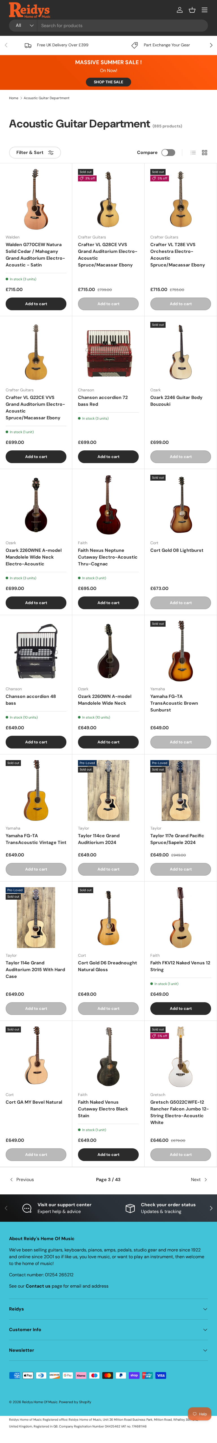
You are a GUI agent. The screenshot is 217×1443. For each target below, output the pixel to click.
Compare (147, 152)
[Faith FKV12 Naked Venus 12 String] (180, 917)
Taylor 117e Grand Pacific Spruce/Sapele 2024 (177, 839)
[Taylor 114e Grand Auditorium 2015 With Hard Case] (36, 917)
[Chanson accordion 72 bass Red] (108, 352)
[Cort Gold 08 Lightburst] (180, 505)
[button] (192, 10)
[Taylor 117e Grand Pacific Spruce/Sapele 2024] (180, 790)
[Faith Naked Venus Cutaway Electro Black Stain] (108, 1057)
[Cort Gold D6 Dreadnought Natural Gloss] (108, 917)
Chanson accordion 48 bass (31, 699)
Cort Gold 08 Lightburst (176, 550)
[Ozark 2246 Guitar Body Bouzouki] (180, 352)
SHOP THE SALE (108, 81)
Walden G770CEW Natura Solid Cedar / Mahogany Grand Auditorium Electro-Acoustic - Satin (35, 255)
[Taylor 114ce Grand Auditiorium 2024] (108, 790)
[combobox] (108, 25)
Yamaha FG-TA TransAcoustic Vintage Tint (36, 839)
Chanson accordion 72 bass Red (103, 400)
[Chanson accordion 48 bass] (36, 651)
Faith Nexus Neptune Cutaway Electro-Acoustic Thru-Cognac (108, 557)
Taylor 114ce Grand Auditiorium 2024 (99, 839)
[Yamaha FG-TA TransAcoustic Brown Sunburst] (180, 651)
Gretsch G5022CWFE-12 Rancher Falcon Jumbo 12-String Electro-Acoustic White (179, 1112)
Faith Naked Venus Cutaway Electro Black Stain (103, 1109)
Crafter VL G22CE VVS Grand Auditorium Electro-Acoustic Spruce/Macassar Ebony (35, 407)
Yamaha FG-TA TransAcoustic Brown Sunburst (174, 703)
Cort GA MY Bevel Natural (34, 1102)
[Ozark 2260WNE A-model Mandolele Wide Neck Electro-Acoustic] (36, 505)
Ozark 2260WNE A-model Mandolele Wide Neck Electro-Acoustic (34, 557)
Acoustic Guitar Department (47, 98)
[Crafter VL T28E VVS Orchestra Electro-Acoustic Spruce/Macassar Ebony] (180, 199)
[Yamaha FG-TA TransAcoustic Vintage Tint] (36, 790)
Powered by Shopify (75, 1402)
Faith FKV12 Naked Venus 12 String (180, 966)
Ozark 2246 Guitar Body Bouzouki (176, 400)
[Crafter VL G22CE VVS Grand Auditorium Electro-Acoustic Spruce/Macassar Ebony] (36, 352)
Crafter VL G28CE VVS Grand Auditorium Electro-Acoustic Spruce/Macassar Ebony (107, 255)
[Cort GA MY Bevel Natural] (36, 1057)
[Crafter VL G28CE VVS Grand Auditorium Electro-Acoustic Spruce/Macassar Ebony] (108, 199)
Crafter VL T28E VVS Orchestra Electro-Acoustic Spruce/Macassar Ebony (177, 255)
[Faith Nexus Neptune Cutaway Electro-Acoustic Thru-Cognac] (108, 505)
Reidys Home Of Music (40, 1402)
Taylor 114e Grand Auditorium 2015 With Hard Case (35, 969)
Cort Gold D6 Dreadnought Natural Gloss (107, 966)
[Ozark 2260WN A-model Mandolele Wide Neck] (108, 651)
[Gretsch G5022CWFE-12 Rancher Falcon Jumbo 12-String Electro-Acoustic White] (180, 1057)
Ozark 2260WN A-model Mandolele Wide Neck (104, 699)
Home (13, 98)
